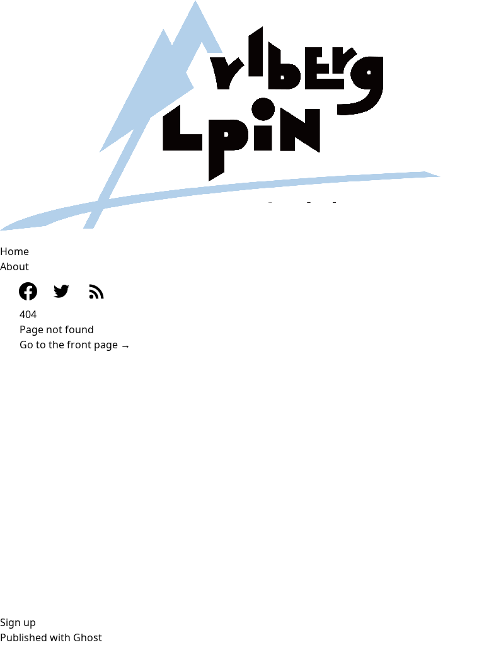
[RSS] (95, 290)
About (14, 266)
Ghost (87, 637)
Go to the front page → (75, 344)
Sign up (18, 622)
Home (14, 251)
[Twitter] (61, 291)
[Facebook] (21, 291)
